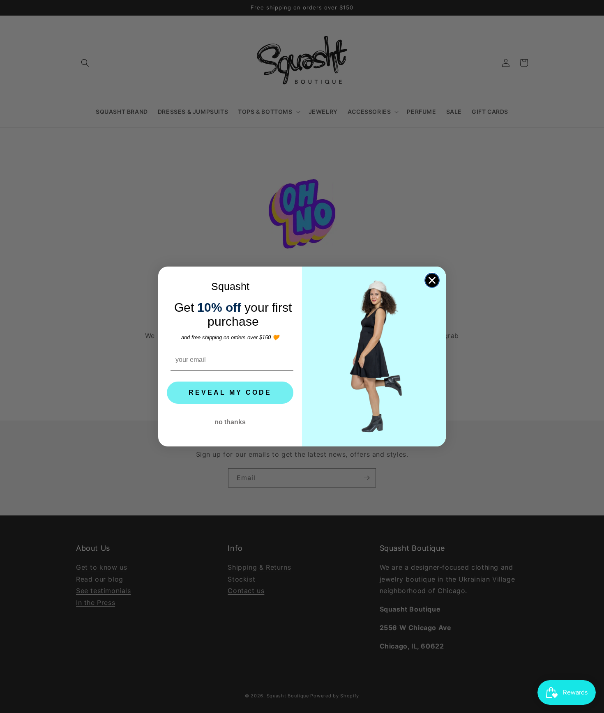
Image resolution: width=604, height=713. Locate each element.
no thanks (230, 422)
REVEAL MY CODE (230, 392)
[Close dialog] (432, 280)
